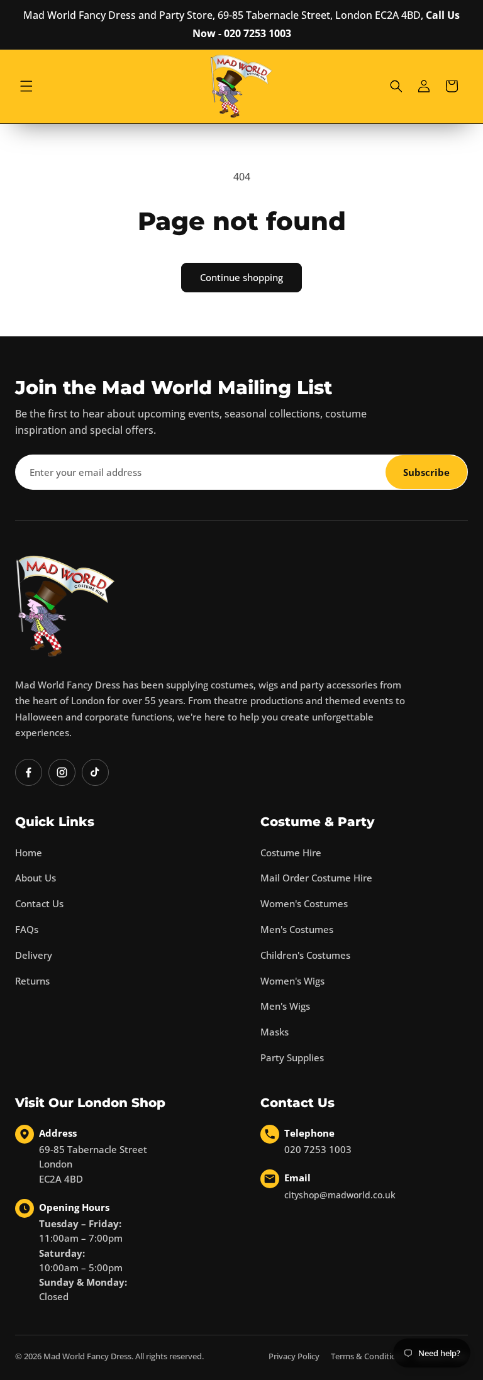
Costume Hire (290, 852)
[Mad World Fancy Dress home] (65, 606)
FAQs (26, 929)
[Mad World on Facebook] (28, 772)
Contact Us (39, 903)
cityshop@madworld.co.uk (340, 1195)
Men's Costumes (296, 929)
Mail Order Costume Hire (316, 877)
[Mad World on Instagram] (61, 772)
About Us (35, 877)
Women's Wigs (292, 980)
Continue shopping (241, 277)
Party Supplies (292, 1057)
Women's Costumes (304, 903)
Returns (32, 980)
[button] (26, 86)
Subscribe (426, 472)
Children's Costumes (305, 955)
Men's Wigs (285, 1006)
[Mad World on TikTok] (95, 772)
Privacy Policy (294, 1356)
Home (28, 852)
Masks (274, 1031)
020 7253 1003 (318, 1149)
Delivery (33, 955)
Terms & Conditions (368, 1356)
